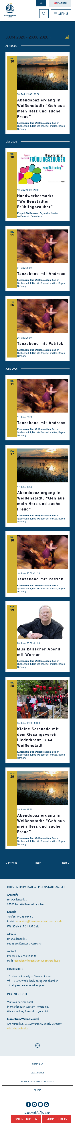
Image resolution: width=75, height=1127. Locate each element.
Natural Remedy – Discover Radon (31, 976)
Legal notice (37, 1072)
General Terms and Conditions (37, 1081)
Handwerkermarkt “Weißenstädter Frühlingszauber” (35, 201)
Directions (37, 1064)
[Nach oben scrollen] (37, 1045)
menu (62, 14)
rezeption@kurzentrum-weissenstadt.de (39, 921)
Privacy (37, 1090)
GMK (47, 1112)
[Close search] (44, 13)
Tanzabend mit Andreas (41, 273)
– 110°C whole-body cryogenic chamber (35, 980)
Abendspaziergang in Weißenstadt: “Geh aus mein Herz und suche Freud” (41, 108)
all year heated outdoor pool (28, 985)
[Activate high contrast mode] (41, 3)
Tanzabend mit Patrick (40, 343)
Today (38, 862)
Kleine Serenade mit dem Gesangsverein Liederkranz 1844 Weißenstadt (38, 737)
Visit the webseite (17, 1028)
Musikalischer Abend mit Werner (38, 651)
